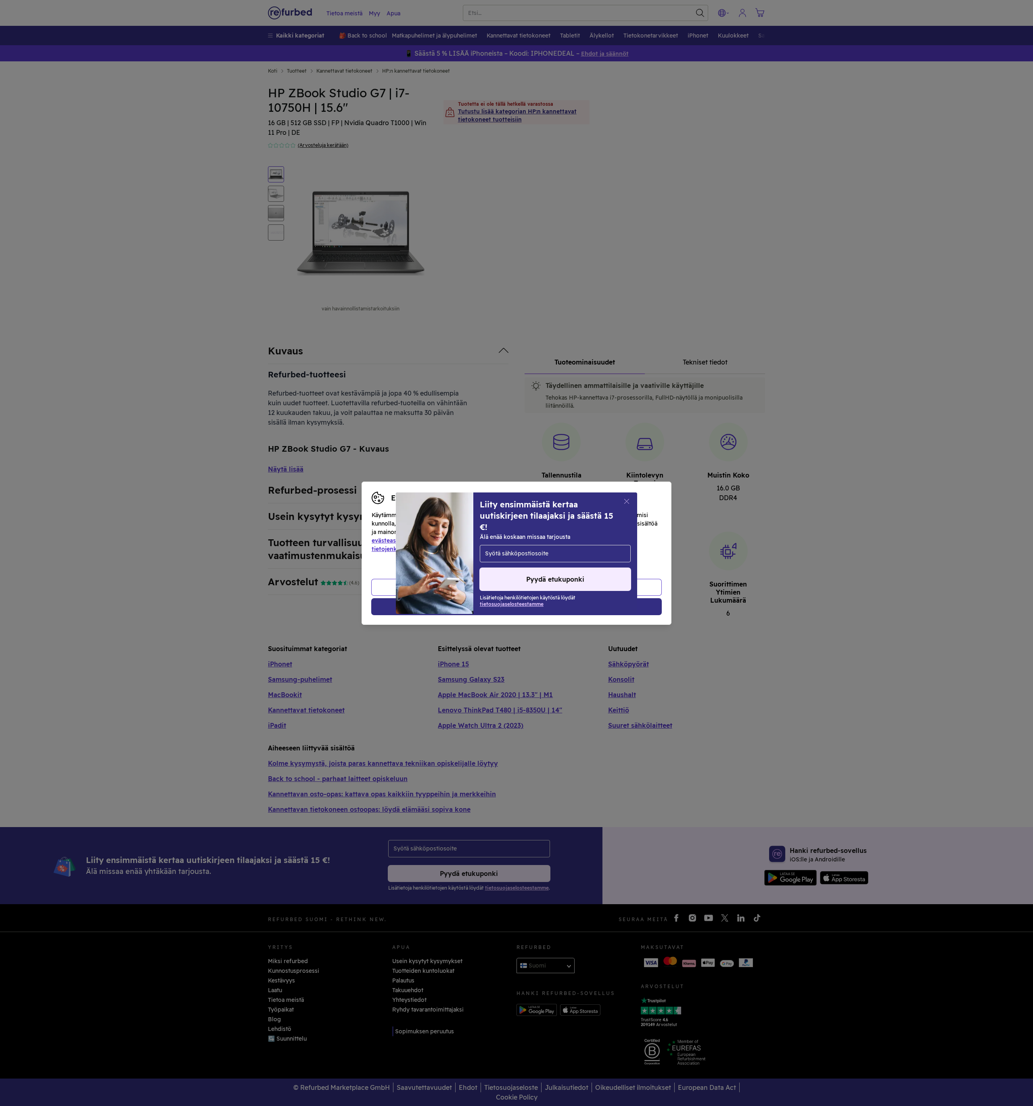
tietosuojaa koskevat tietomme (520, 540)
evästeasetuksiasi (396, 540)
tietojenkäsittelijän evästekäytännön (423, 549)
